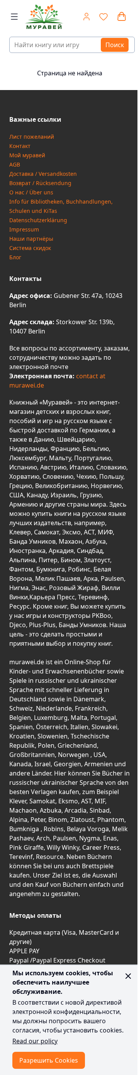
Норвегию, (107, 485)
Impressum (24, 229)
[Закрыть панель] (128, 976)
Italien (79, 727)
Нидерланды (28, 448)
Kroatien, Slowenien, (40, 736)
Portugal (103, 717)
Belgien (20, 717)
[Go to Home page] (41, 17)
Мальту (60, 458)
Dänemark (88, 699)
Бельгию (96, 448)
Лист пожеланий (31, 136)
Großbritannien (32, 754)
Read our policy (35, 1041)
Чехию (86, 476)
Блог (15, 257)
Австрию (53, 467)
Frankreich (90, 708)
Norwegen (74, 754)
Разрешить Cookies (48, 1060)
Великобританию (61, 485)
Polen (46, 745)
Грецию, (21, 485)
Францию (65, 448)
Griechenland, (78, 745)
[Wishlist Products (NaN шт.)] (103, 17)
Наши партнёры (31, 238)
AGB (14, 164)
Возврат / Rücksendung (40, 183)
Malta (79, 717)
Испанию (23, 467)
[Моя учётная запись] (86, 17)
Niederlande (54, 708)
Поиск (114, 45)
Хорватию (24, 476)
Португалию (92, 458)
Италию (81, 467)
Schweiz (21, 708)
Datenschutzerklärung (38, 220)
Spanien (21, 727)
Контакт (20, 146)
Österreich (51, 727)
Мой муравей (27, 155)
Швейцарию (76, 439)
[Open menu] (14, 16)
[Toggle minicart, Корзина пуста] (122, 17)
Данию (44, 439)
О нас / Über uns (31, 192)
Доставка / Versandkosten (43, 173)
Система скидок (30, 248)
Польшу (111, 476)
